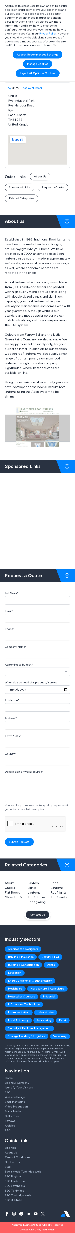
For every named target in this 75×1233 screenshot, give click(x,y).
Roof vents (59, 897)
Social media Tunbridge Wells (23, 1171)
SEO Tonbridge (14, 1190)
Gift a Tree (12, 1116)
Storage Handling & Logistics (26, 1036)
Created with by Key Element (37, 1229)
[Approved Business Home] (65, 1214)
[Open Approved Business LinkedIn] (28, 1214)
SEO (7, 1092)
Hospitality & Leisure (21, 996)
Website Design (15, 1097)
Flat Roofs (12, 892)
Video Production (16, 1106)
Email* (9, 611)
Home (9, 1078)
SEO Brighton (13, 1176)
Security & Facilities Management (29, 1028)
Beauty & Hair (50, 957)
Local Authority (18, 1020)
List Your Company (17, 1083)
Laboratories (45, 1012)
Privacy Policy (47, 33)
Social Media (13, 1111)
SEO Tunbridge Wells (18, 1195)
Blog (8, 1167)
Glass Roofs (14, 897)
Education (14, 972)
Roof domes (37, 897)
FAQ (8, 1130)
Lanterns (34, 892)
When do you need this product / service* (32, 682)
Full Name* (12, 593)
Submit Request (19, 842)
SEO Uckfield (13, 1200)
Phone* (10, 629)
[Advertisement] (37, 519)
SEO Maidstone (15, 1181)
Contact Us (37, 914)
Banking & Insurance (21, 957)
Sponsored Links (19, 187)
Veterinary (60, 1036)
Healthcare (15, 988)
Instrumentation (18, 1012)
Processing (44, 1020)
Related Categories (21, 198)
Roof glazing (37, 902)
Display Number (32, 88)
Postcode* (12, 700)
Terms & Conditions (17, 1157)
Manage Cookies (37, 64)
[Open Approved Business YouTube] (36, 1214)
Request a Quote (53, 187)
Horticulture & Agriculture (47, 988)
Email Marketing (15, 1102)
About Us (40, 176)
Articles (10, 1125)
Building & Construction (23, 965)
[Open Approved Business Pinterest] (21, 1214)
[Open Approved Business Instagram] (14, 1214)
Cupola (10, 888)
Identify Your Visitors (19, 1087)
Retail (62, 1020)
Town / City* (13, 736)
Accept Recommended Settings (37, 54)
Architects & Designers (23, 949)
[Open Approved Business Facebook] (7, 1214)
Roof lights (59, 892)
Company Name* (15, 647)
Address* (11, 718)
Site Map (10, 1148)
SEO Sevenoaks (15, 1186)
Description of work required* (24, 771)
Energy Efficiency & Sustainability (30, 980)
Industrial (49, 996)
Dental (51, 965)
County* (10, 754)
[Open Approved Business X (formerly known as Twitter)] (43, 1214)
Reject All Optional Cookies (37, 73)
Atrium (9, 883)
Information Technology (24, 1004)
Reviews (10, 1121)
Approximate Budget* (19, 664)
